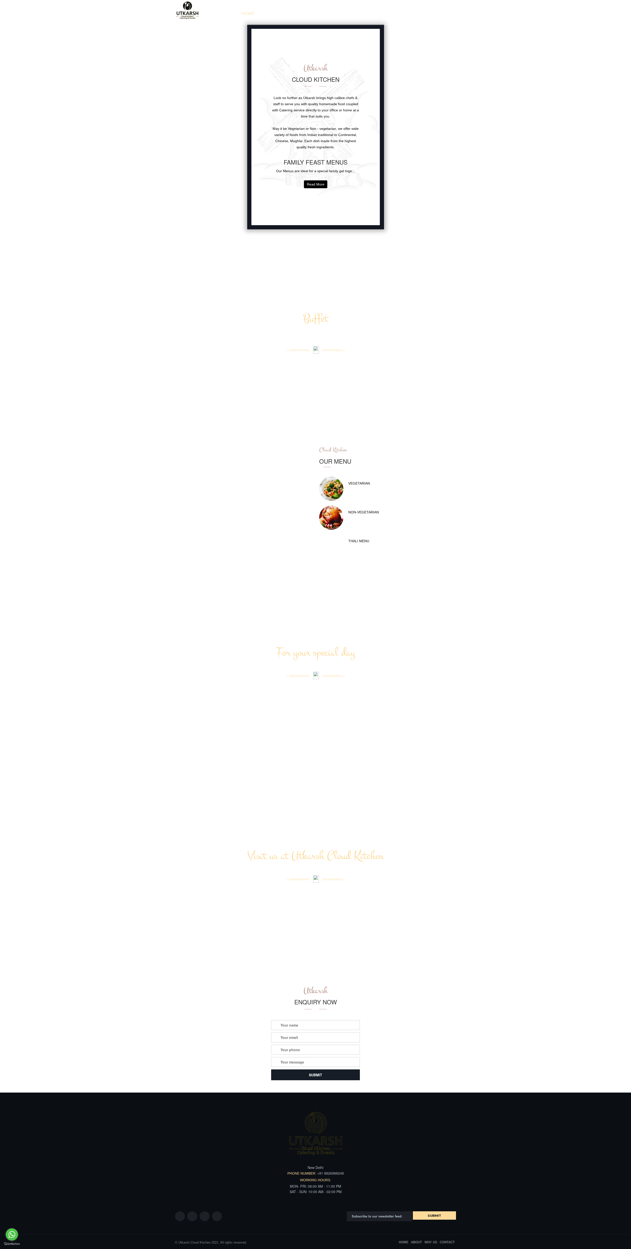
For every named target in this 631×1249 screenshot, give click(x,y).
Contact (442, 13)
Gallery (414, 13)
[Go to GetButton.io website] (12, 1244)
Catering (322, 13)
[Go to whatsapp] (12, 1234)
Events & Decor (380, 13)
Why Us (295, 13)
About (270, 13)
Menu (347, 13)
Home (247, 13)
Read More (315, 184)
